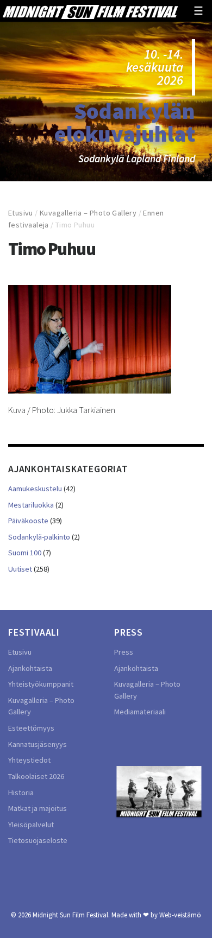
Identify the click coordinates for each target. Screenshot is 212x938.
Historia (21, 792)
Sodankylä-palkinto (39, 537)
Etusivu (20, 213)
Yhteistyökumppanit (40, 684)
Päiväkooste (28, 520)
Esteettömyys (31, 728)
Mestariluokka (31, 505)
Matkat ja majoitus (37, 808)
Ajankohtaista (30, 668)
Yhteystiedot (29, 760)
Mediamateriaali (140, 712)
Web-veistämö (180, 914)
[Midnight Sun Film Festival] (90, 11)
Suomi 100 (24, 552)
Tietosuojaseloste (37, 840)
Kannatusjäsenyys (37, 744)
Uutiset (20, 569)
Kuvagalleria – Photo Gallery (88, 213)
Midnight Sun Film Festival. (71, 914)
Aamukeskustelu (35, 488)
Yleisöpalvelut (31, 824)
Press (123, 652)
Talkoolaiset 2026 (36, 776)
